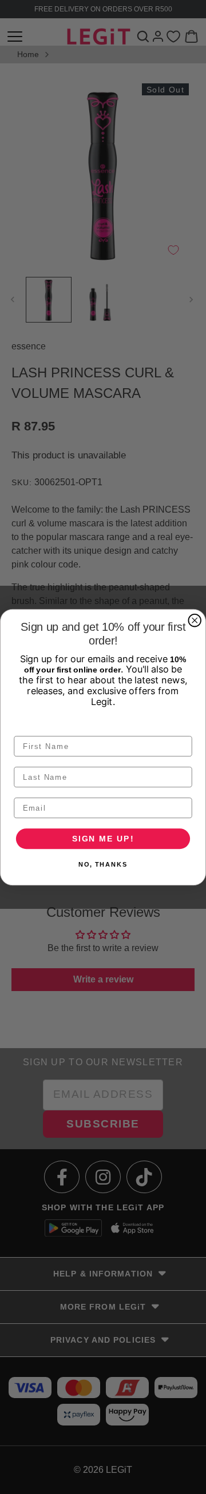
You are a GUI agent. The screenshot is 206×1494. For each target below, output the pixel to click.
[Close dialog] (194, 620)
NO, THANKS (103, 864)
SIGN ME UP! (103, 837)
